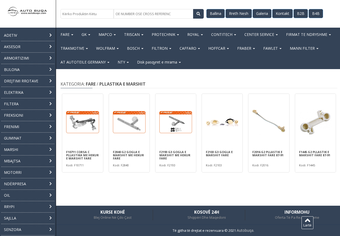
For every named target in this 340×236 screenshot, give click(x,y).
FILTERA (11, 103)
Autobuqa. (245, 230)
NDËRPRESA (15, 183)
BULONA (12, 69)
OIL (7, 195)
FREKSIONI (13, 115)
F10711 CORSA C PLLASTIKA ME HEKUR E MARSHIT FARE (82, 155)
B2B (300, 13)
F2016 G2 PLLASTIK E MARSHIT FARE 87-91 (267, 153)
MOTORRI (13, 172)
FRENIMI (11, 126)
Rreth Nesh (238, 13)
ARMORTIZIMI (16, 58)
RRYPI (9, 206)
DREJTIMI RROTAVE (21, 80)
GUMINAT (13, 138)
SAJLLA (10, 218)
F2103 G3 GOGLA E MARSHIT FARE (219, 153)
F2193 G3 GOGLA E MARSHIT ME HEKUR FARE (174, 155)
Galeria (262, 13)
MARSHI (11, 149)
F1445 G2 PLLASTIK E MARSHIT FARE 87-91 (314, 153)
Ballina (215, 13)
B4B (316, 13)
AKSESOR (12, 46)
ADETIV (10, 35)
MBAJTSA (12, 160)
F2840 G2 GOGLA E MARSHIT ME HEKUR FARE (128, 155)
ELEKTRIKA (13, 92)
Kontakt (282, 13)
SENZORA (12, 229)
